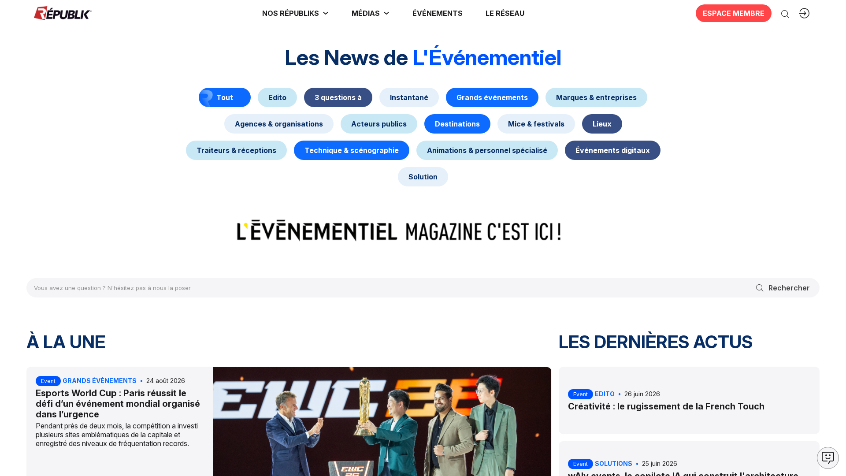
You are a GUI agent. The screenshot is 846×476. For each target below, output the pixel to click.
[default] (277, 97)
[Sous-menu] (326, 13)
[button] (437, 13)
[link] (295, 13)
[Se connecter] (804, 13)
